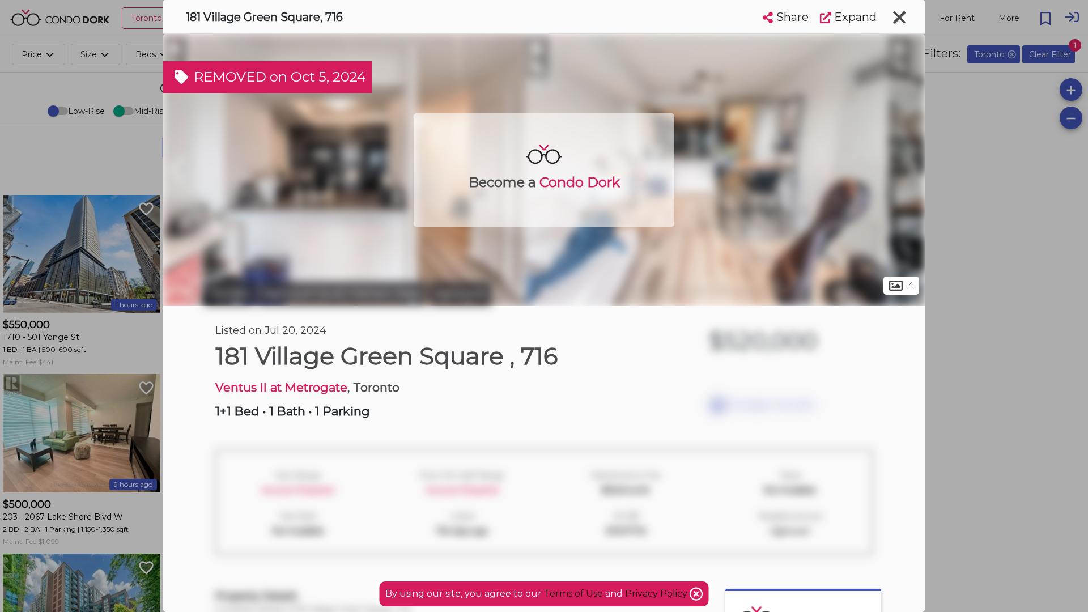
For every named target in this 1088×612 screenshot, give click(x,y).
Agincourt (460, 293)
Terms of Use (573, 593)
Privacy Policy (657, 593)
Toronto (229, 293)
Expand (854, 17)
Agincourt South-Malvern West (342, 293)
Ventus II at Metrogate (281, 387)
